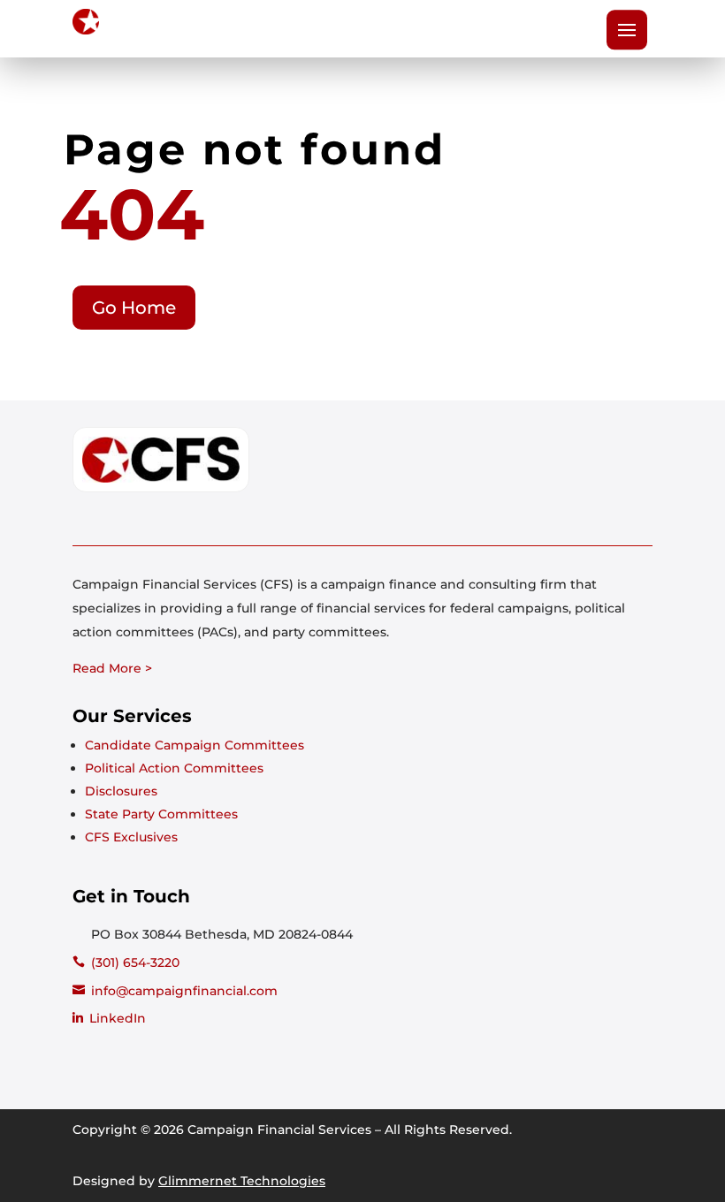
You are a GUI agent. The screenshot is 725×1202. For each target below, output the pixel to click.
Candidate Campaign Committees (194, 745)
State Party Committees (161, 814)
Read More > (112, 668)
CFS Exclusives (131, 837)
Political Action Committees (174, 768)
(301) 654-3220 (135, 962)
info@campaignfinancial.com (184, 991)
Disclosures (121, 791)
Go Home (134, 307)
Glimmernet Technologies (241, 1181)
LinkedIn (117, 1018)
